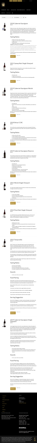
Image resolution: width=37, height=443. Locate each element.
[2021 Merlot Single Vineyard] (4, 186)
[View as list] (26, 17)
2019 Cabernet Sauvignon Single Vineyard (21, 320)
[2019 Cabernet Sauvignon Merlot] (4, 92)
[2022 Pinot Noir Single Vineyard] (4, 213)
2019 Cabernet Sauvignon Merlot (21, 88)
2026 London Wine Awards (16, 274)
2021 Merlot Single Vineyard (20, 183)
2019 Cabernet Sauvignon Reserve (22, 151)
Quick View (18, 55)
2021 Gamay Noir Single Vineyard (21, 63)
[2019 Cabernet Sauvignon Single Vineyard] (4, 323)
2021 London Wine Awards (16, 357)
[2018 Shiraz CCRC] (4, 126)
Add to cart (12, 56)
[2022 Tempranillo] (4, 243)
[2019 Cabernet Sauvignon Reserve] (4, 154)
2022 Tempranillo (16, 240)
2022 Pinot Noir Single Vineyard (21, 210)
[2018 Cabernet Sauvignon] (4, 27)
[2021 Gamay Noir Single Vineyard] (4, 67)
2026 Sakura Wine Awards (30, 214)
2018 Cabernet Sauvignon (19, 23)
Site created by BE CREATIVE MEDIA (20, 441)
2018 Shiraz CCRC (16, 122)
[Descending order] (12, 17)
